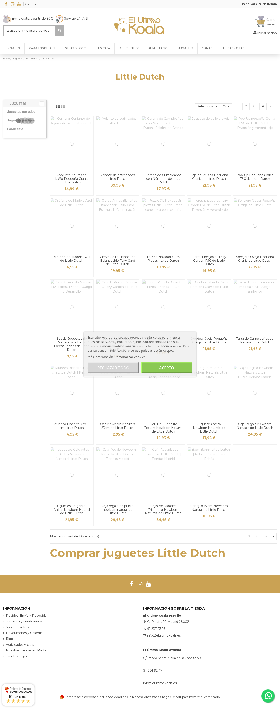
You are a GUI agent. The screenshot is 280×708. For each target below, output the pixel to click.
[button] (232, 48)
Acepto (166, 367)
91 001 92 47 (152, 670)
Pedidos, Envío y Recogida (26, 616)
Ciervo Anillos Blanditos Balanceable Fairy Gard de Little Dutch (117, 260)
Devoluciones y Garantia (24, 633)
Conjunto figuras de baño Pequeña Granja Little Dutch (71, 178)
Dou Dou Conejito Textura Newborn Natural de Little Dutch (163, 427)
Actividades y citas (20, 645)
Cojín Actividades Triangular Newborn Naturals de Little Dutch (163, 509)
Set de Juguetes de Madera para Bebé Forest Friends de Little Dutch (71, 344)
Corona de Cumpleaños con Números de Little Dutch (163, 178)
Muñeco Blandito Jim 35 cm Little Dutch (71, 426)
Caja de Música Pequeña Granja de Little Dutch (209, 177)
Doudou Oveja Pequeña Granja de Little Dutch (209, 340)
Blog (9, 639)
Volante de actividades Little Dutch (117, 177)
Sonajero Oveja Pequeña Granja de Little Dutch (255, 259)
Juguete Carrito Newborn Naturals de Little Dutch (209, 427)
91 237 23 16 (156, 629)
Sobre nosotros (17, 627)
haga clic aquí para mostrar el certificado (191, 697)
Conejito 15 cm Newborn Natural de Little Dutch (209, 508)
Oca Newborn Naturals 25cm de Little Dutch (117, 426)
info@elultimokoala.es (164, 635)
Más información (100, 356)
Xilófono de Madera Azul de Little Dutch (71, 259)
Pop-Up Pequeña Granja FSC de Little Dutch (254, 177)
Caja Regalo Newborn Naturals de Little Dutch (255, 426)
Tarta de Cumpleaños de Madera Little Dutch (255, 340)
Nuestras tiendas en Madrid (27, 650)
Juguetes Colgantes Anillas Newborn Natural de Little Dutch (72, 509)
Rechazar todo (113, 367)
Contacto (31, 4)
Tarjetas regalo (17, 656)
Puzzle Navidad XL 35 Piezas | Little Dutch (163, 259)
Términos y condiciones (24, 621)
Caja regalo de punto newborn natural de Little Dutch (117, 509)
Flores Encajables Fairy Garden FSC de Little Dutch (209, 260)
